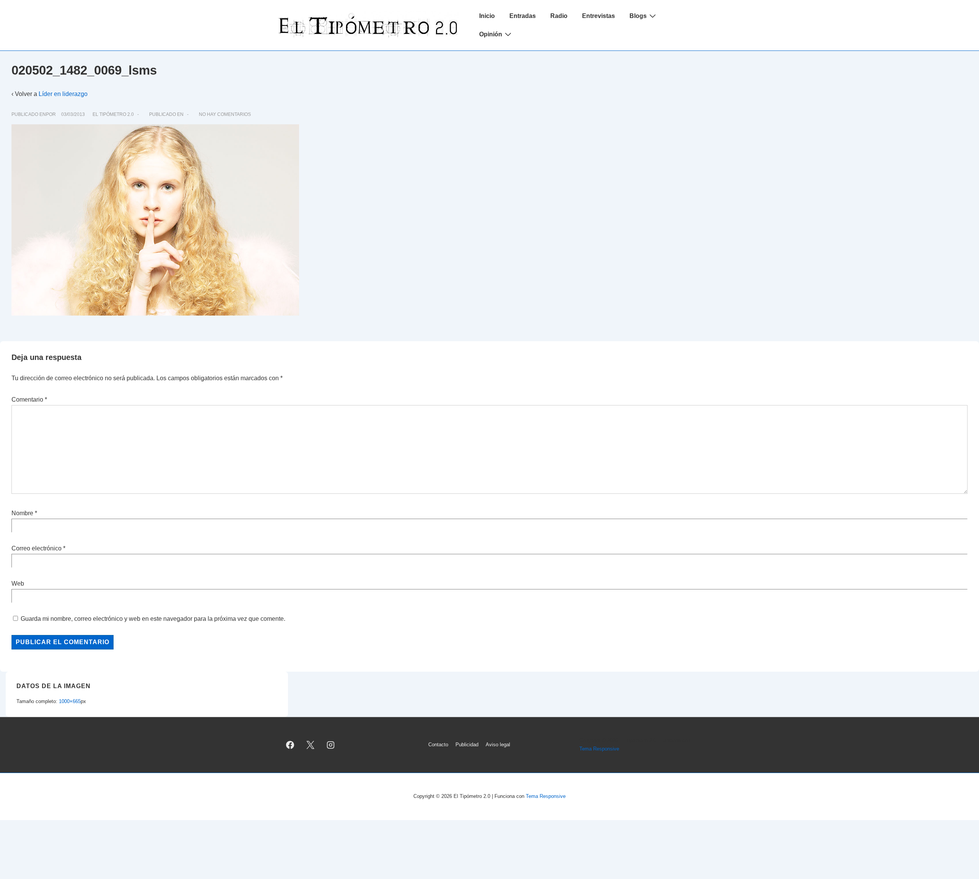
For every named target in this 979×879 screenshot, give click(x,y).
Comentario (29, 399)
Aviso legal (498, 744)
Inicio (487, 16)
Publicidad (466, 744)
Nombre (22, 513)
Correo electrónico (36, 548)
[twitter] (310, 745)
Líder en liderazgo (63, 94)
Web (17, 583)
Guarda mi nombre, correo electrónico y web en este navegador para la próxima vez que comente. (153, 618)
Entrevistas (598, 16)
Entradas (522, 16)
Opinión (490, 34)
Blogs (638, 16)
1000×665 (70, 701)
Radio (559, 16)
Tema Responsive (599, 749)
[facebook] (290, 745)
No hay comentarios (225, 114)
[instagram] (331, 745)
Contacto (438, 744)
